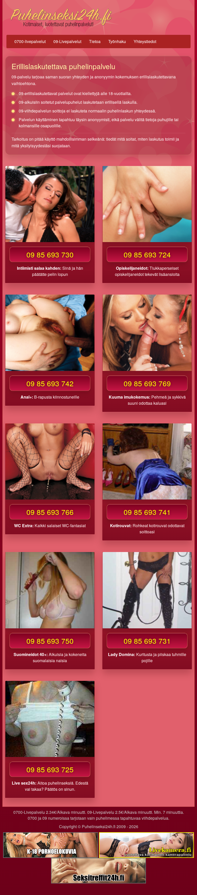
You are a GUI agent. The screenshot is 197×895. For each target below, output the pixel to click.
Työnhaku (117, 41)
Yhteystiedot (145, 41)
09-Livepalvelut (67, 41)
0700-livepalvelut (30, 41)
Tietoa (95, 41)
